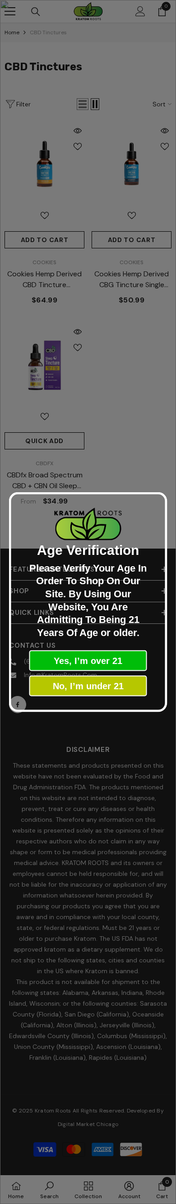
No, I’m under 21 (88, 686)
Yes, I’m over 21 (88, 661)
